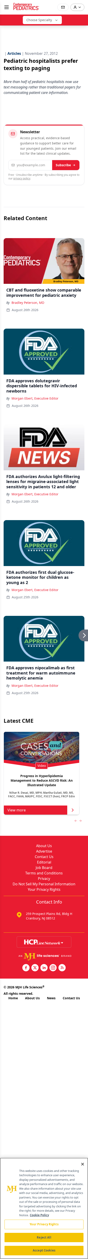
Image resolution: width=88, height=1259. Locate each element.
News (51, 998)
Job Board (44, 867)
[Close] (83, 1164)
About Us (44, 845)
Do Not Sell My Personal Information (44, 883)
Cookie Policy (39, 1215)
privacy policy (21, 178)
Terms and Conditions (44, 873)
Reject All (44, 1237)
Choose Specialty (39, 20)
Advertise (44, 851)
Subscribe (63, 165)
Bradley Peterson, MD (28, 302)
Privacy (44, 878)
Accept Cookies (44, 1250)
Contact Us (44, 856)
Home (13, 998)
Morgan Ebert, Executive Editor (35, 398)
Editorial (44, 862)
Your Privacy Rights (44, 889)
